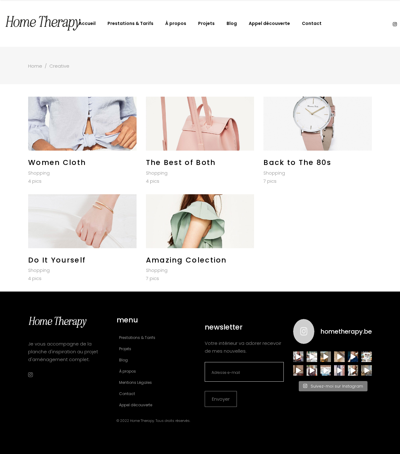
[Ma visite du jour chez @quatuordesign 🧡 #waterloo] (325, 356)
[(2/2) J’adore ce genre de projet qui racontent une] (298, 356)
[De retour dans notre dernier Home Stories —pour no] (366, 370)
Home (35, 66)
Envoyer (221, 399)
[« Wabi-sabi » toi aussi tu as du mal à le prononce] (353, 370)
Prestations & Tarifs (137, 337)
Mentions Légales (135, 382)
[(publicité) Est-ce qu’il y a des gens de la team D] (312, 370)
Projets (125, 348)
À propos (127, 371)
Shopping (39, 173)
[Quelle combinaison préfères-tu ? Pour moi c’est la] (298, 370)
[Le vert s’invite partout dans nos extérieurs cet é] (353, 356)
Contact (127, 393)
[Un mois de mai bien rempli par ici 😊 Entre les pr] (366, 356)
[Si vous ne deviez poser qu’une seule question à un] (339, 356)
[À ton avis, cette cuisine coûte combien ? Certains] (325, 370)
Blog (123, 360)
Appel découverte (135, 405)
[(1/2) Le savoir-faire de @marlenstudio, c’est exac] (312, 356)
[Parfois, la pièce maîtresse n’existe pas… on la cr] (339, 370)
